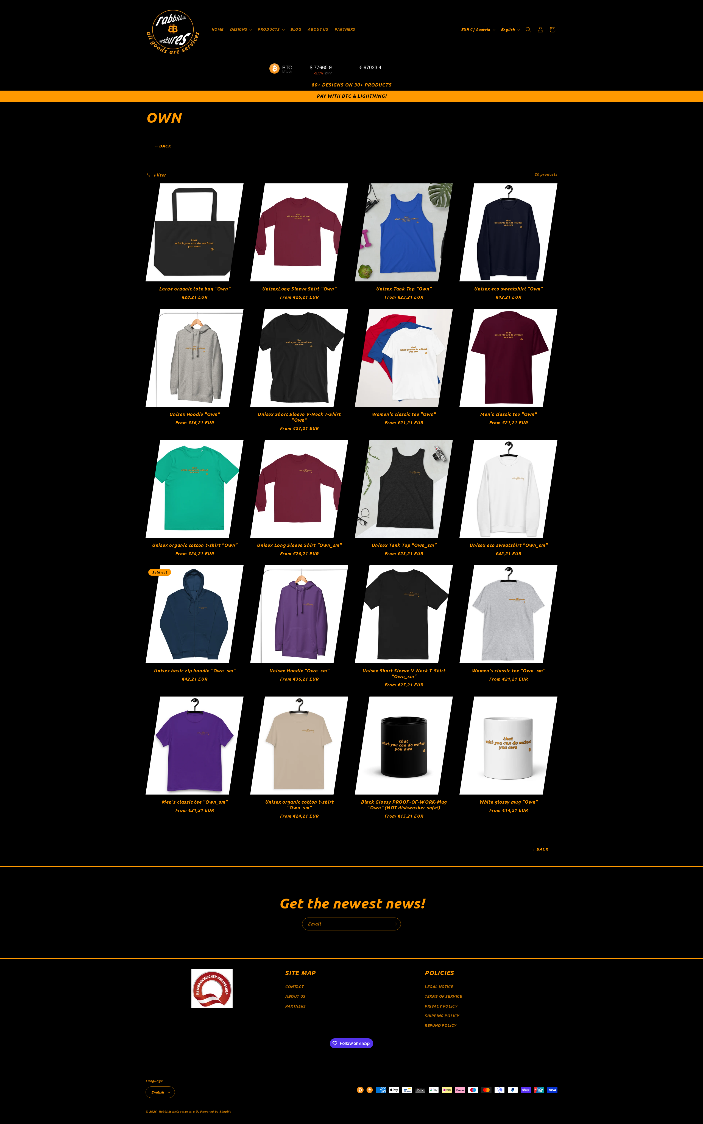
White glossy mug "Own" (508, 802)
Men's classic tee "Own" (508, 414)
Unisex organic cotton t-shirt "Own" (194, 545)
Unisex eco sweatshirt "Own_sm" (508, 545)
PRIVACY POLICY (441, 1006)
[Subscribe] (395, 924)
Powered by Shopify (215, 1111)
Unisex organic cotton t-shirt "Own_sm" (299, 805)
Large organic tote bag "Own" (194, 289)
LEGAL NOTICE (439, 986)
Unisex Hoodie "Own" (194, 414)
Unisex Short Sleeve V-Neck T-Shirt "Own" (299, 417)
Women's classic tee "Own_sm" (508, 671)
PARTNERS (295, 1006)
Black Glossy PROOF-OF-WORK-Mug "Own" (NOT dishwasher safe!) (404, 805)
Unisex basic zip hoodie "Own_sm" (194, 671)
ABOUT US (295, 996)
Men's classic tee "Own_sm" (194, 802)
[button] (240, 29)
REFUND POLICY (440, 1025)
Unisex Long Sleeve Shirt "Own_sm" (299, 545)
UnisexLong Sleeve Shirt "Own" (299, 289)
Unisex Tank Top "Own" (403, 289)
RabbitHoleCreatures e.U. (179, 1111)
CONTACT (294, 986)
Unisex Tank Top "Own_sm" (404, 545)
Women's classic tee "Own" (404, 414)
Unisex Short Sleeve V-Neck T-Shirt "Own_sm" (403, 674)
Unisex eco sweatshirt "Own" (508, 289)
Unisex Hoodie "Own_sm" (299, 671)
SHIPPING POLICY (442, 1015)
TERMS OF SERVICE (443, 996)
